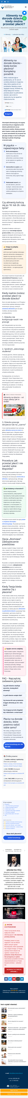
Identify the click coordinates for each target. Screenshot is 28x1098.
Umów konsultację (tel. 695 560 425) (14, 745)
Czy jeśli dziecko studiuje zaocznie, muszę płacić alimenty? (11, 688)
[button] (25, 7)
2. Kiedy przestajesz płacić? (11, 807)
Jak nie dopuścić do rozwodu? (15, 1021)
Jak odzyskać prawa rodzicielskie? (16, 1008)
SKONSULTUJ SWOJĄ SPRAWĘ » (14, 970)
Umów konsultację (14, 838)
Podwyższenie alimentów (14, 1053)
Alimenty (8, 34)
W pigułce (8, 114)
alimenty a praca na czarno (13, 430)
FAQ (6, 815)
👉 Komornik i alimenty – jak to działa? (12, 825)
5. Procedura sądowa (10, 812)
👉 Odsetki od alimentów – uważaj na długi (13, 826)
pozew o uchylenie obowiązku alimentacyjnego (13, 522)
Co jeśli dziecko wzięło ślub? (12, 695)
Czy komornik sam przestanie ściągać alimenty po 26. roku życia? (13, 702)
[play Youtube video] (14, 410)
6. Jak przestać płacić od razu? (12, 813)
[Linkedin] (22, 979)
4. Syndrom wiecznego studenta (12, 810)
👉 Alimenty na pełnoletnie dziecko (11, 823)
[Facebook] (6, 979)
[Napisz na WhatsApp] (24, 18)
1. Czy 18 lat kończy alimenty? (12, 805)
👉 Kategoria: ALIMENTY (9, 828)
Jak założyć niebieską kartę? (15, 1040)
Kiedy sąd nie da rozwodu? (15, 1047)
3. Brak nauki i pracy (9, 809)
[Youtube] (14, 979)
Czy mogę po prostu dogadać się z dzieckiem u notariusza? (13, 711)
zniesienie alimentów (8, 308)
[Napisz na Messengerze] (24, 13)
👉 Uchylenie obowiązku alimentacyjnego (13, 822)
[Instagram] (18, 979)
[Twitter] (10, 979)
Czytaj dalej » (10, 1010)
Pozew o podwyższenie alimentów (16, 1034)
